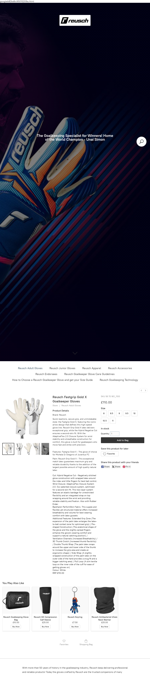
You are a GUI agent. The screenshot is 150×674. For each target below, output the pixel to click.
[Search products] (141, 141)
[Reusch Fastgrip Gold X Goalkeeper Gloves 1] (19, 449)
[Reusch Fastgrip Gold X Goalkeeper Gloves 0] (8, 449)
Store (55, 405)
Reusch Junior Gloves (62, 368)
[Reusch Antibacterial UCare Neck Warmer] (104, 600)
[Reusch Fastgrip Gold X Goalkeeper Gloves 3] (36, 449)
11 (113, 421)
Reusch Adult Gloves (30, 368)
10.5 (105, 421)
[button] (110, 453)
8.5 (111, 413)
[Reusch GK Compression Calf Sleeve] (45, 600)
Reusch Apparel (91, 368)
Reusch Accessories (120, 368)
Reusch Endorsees (46, 374)
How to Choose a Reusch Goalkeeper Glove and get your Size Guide (52, 380)
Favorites (64, 644)
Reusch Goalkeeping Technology (119, 380)
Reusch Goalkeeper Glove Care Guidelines (89, 374)
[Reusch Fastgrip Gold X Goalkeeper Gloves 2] (27, 449)
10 (134, 413)
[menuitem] (141, 390)
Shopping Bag (86, 644)
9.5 (126, 413)
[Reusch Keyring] (75, 600)
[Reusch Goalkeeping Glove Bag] (15, 600)
